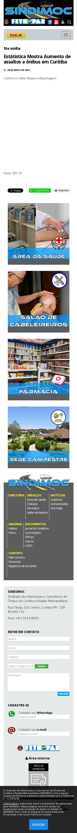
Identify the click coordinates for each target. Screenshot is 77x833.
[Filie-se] (18, 35)
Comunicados (59, 504)
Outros (29, 541)
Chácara (32, 504)
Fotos (12, 532)
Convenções (33, 532)
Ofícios (29, 537)
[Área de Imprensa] (39, 777)
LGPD (28, 545)
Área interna (39, 758)
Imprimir (63, 190)
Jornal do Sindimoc (37, 528)
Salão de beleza (37, 512)
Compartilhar (41, 190)
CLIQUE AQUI (10, 803)
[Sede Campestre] (39, 437)
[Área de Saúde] (39, 234)
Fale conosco (16, 557)
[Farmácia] (39, 369)
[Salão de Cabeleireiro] (39, 302)
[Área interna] (62, 22)
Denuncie (14, 561)
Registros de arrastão (22, 566)
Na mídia (12, 48)
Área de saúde (36, 499)
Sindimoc (57, 499)
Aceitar (38, 824)
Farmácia (33, 508)
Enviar (63, 694)
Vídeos (12, 528)
